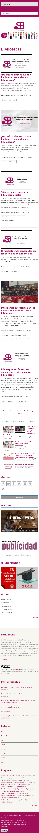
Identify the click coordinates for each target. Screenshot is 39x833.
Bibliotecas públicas (7, 784)
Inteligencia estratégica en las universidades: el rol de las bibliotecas (18, 310)
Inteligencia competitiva (9, 339)
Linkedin (25, 483)
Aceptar (4, 830)
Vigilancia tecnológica (25, 339)
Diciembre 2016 (5, 609)
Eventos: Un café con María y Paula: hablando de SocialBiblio (24, 443)
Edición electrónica (7, 787)
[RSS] (3, 489)
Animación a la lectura (8, 217)
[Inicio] (13, 31)
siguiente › (34, 411)
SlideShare (30, 483)
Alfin (19, 795)
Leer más (35, 617)
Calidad (4, 100)
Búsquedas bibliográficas (8, 793)
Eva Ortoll (14, 319)
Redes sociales (17, 778)
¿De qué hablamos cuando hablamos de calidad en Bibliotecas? (16, 77)
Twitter (8, 483)
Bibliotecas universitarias (18, 335)
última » (20, 413)
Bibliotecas (12, 100)
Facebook (3, 483)
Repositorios (5, 782)
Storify (3, 762)
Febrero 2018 (5, 599)
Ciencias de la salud (7, 789)
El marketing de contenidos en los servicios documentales (18, 252)
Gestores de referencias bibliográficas (12, 800)
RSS (2, 731)
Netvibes (28, 795)
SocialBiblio (16, 669)
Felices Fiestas (5, 711)
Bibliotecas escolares (8, 220)
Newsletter (19, 497)
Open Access (5, 778)
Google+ (14, 483)
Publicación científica (7, 780)
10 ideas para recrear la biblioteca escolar (14, 193)
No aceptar (4, 826)
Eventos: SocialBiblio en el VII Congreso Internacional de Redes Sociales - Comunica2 (25, 455)
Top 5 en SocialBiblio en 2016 (24, 464)
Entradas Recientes (9, 422)
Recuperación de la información (22, 782)
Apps (3, 401)
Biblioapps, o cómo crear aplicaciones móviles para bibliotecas (16, 372)
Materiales (22, 422)
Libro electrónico (22, 784)
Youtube (19, 483)
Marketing (14, 271)
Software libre (22, 780)
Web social (4, 776)
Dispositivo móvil (22, 401)
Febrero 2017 (5, 606)
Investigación (27, 776)
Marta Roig (23, 203)
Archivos (3, 791)
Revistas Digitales (6, 802)
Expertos (32, 422)
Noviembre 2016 (5, 613)
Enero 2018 (4, 603)
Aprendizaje (20, 787)
